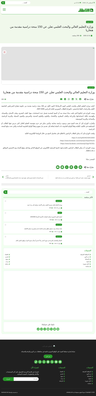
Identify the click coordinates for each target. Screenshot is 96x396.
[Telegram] (48, 329)
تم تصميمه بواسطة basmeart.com (9, 392)
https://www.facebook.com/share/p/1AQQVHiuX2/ (77, 141)
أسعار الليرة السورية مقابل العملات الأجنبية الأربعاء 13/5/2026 (46, 217)
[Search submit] (3, 2)
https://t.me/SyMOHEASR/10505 (83, 138)
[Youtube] (54, 329)
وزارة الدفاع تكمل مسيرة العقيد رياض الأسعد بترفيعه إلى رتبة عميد (44, 205)
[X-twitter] (51, 329)
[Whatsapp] (44, 329)
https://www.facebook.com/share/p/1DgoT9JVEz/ (77, 143)
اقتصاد (59, 212)
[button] (89, 99)
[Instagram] (41, 329)
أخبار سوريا (89, 22)
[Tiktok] (38, 329)
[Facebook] (57, 329)
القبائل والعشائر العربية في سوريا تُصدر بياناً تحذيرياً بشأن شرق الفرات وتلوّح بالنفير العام (39, 240)
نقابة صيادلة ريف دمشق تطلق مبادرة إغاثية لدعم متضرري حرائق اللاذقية (43, 228)
